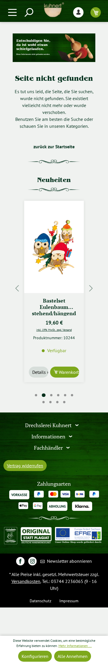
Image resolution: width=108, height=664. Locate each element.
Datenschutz (40, 600)
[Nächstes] (91, 288)
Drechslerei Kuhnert (49, 425)
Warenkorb (68, 372)
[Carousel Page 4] (58, 395)
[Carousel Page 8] (51, 402)
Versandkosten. (26, 581)
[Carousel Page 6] (72, 395)
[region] (54, 288)
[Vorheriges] (17, 288)
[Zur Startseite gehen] (54, 9)
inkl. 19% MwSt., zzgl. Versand (54, 330)
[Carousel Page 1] (36, 395)
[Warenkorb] (95, 12)
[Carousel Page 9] (57, 402)
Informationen (49, 436)
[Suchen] (28, 12)
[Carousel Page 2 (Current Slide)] (43, 395)
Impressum (68, 600)
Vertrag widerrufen (25, 465)
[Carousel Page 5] (65, 395)
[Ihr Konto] (78, 12)
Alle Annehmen (73, 656)
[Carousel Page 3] (51, 395)
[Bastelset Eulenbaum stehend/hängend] (54, 247)
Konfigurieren (35, 656)
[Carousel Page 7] (44, 402)
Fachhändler (49, 447)
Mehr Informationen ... (75, 646)
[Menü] (12, 12)
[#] (20, 561)
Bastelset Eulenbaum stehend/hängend (54, 306)
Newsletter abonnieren (69, 561)
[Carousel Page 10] (64, 402)
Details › (40, 372)
